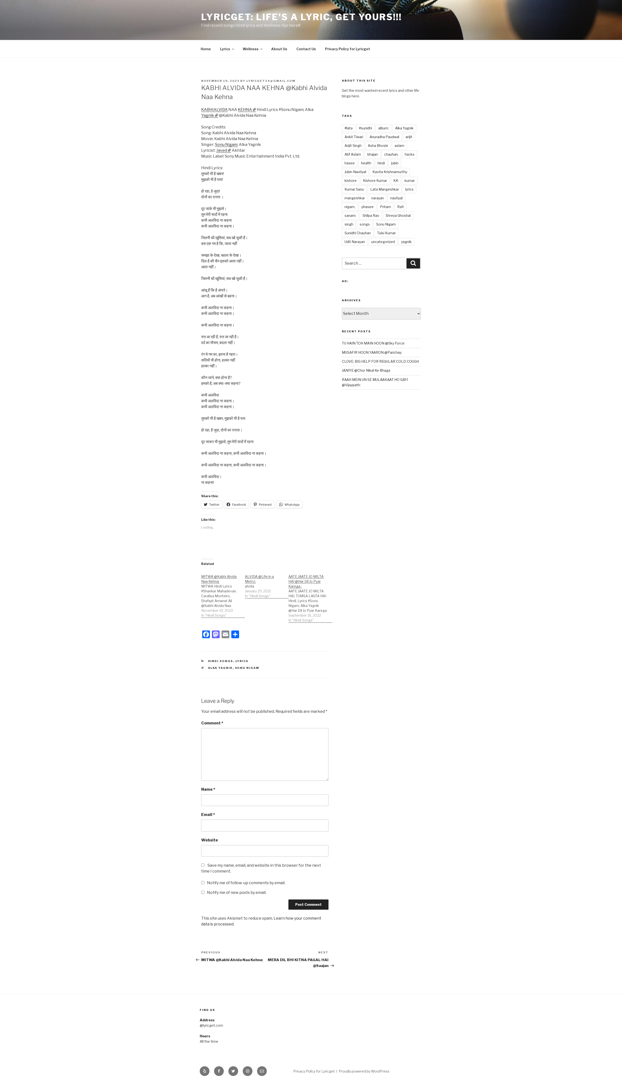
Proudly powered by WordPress (364, 1071)
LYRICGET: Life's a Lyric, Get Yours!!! (301, 17)
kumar (410, 180)
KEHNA (245, 109)
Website (209, 840)
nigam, (350, 207)
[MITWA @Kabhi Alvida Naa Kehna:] (223, 593)
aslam (399, 145)
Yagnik (207, 115)
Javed (221, 150)
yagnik (406, 242)
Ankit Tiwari (354, 137)
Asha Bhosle (378, 145)
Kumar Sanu (354, 189)
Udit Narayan (355, 242)
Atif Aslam (353, 154)
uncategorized (383, 242)
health (366, 163)
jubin (394, 163)
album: (383, 128)
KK (395, 180)
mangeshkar (355, 198)
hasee (350, 163)
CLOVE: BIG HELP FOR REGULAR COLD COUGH (380, 361)
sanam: (350, 215)
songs (365, 224)
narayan (377, 198)
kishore (351, 180)
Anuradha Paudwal (384, 137)
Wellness (251, 49)
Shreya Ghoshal (398, 215)
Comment (212, 723)
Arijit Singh (353, 145)
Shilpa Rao (371, 215)
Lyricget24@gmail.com (270, 81)
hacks (410, 154)
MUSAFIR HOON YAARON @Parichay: (372, 352)
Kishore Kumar (375, 180)
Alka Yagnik (220, 668)
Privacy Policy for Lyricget (347, 49)
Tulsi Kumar (386, 233)
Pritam (385, 207)
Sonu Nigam (226, 144)
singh (349, 224)
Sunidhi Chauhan (358, 233)
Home (206, 49)
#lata (349, 128)
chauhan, (391, 154)
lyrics (409, 189)
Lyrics (225, 49)
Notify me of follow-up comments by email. (246, 883)
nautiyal (396, 198)
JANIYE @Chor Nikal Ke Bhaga (366, 370)
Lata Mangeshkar (384, 189)
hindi (381, 163)
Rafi (400, 207)
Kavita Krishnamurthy (389, 172)
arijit (409, 137)
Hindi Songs (220, 661)
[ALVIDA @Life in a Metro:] (267, 583)
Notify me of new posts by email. (236, 892)
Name (208, 789)
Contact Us (306, 49)
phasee (368, 207)
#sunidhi (365, 128)
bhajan (372, 154)
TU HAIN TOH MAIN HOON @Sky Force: (373, 343)
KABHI (207, 109)
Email (208, 814)
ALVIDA (221, 109)
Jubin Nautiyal (355, 172)
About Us (279, 49)
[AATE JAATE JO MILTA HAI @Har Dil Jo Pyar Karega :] (310, 596)
